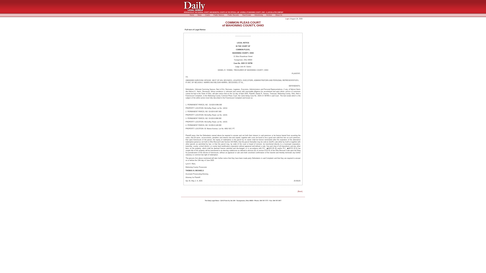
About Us (278, 15)
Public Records (233, 15)
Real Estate (246, 15)
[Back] (300, 191)
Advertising (259, 15)
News (200, 15)
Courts (207, 15)
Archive (269, 15)
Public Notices (219, 15)
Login (287, 19)
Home (192, 15)
